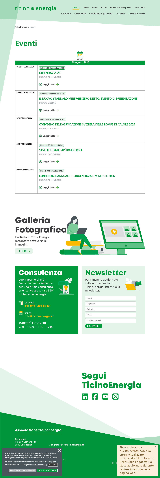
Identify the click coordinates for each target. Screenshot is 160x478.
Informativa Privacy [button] (38, 465)
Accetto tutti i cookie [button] (47, 470)
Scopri (22, 251)
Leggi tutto (49, 85)
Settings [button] (53, 465)
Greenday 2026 (49, 73)
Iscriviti (92, 326)
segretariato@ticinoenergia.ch (67, 445)
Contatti (140, 8)
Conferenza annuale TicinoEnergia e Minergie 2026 (77, 176)
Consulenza (80, 14)
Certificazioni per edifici (101, 14)
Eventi (76, 8)
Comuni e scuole (137, 14)
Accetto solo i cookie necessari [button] (22, 470)
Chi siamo (66, 14)
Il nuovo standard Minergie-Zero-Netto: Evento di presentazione (88, 98)
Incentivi (121, 14)
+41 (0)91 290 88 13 (37, 306)
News (95, 8)
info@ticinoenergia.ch (39, 316)
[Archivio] (80, 55)
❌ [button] (59, 451)
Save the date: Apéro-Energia (60, 150)
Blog (104, 8)
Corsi (86, 8)
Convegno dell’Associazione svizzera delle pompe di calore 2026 (87, 124)
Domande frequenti (121, 8)
